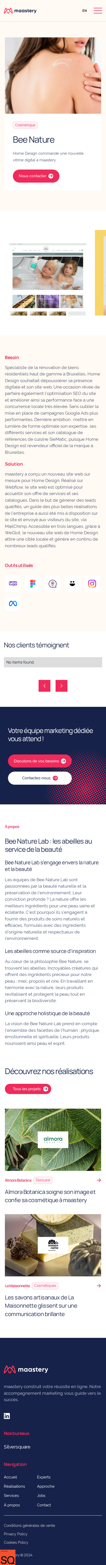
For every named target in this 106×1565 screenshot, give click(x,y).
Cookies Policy (16, 1542)
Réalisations (14, 1486)
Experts (43, 1477)
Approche (46, 1486)
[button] (84, 10)
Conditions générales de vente (29, 1526)
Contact (44, 1505)
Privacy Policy (16, 1534)
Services (11, 1495)
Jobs (41, 1495)
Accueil (10, 1477)
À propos (12, 1505)
